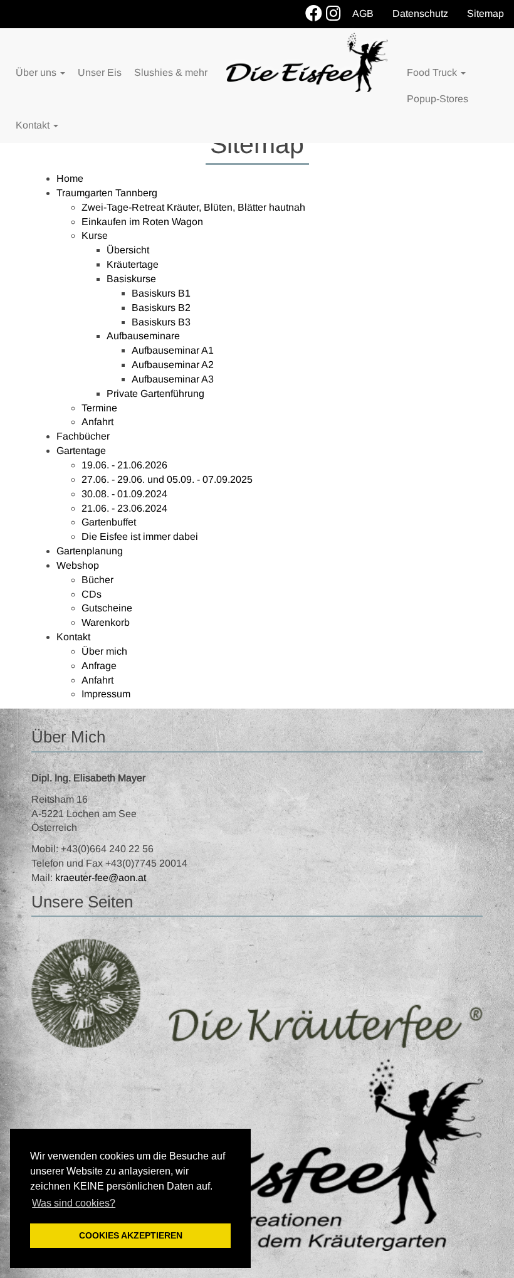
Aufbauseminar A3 (173, 379)
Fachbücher (83, 436)
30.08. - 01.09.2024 (124, 493)
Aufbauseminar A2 (173, 364)
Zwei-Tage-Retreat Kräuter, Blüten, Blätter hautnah (193, 207)
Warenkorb (105, 622)
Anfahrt (97, 421)
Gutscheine (106, 608)
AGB (363, 13)
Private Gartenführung (155, 393)
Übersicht (128, 250)
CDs (91, 594)
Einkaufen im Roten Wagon (142, 221)
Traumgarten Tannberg (106, 192)
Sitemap (485, 13)
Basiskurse (131, 278)
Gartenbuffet (108, 522)
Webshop (77, 565)
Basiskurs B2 (161, 307)
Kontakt (73, 636)
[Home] (307, 62)
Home (69, 178)
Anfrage (99, 665)
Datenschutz (420, 13)
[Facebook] (313, 14)
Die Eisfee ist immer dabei (139, 536)
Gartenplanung (89, 551)
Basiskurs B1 (161, 293)
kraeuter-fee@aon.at (100, 877)
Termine (99, 408)
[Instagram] (333, 14)
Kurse (94, 235)
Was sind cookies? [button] (73, 1203)
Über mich (104, 651)
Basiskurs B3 (161, 322)
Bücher (97, 579)
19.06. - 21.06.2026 (124, 465)
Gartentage (81, 450)
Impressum (105, 694)
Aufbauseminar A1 (173, 350)
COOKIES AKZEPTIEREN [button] (130, 1235)
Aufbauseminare (143, 335)
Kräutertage (133, 264)
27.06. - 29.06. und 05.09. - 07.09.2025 (167, 479)
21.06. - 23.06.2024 (124, 508)
